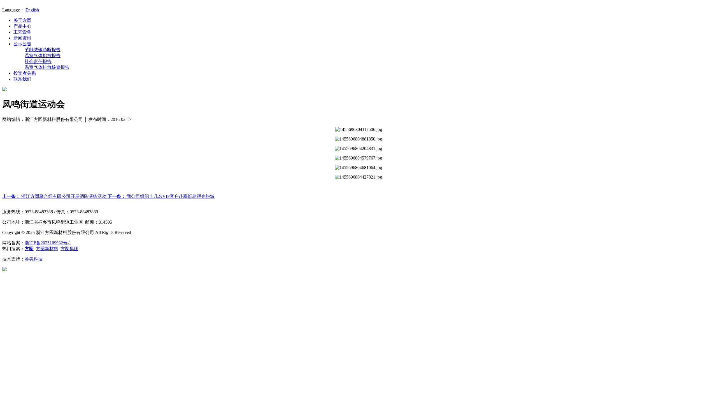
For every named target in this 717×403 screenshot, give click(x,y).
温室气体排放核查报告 (47, 67)
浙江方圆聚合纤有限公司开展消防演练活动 (55, 196)
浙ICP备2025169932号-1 (48, 242)
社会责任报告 (38, 61)
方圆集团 (69, 248)
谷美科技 (34, 259)
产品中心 (22, 26)
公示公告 (22, 43)
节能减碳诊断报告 (42, 49)
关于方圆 (22, 20)
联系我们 (22, 79)
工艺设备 (22, 32)
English (32, 10)
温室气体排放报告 (42, 55)
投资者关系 (24, 73)
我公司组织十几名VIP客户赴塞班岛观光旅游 (161, 196)
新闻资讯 (22, 38)
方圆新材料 (47, 248)
